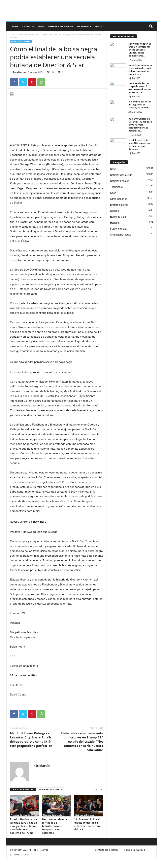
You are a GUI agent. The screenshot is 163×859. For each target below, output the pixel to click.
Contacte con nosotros (106, 849)
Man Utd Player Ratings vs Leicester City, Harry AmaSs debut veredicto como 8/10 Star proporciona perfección (31, 739)
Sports (26, 26)
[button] (150, 26)
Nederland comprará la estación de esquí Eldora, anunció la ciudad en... (140, 69)
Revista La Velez (21, 854)
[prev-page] (96, 790)
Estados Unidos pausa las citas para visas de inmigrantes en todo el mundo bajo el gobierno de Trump (24, 826)
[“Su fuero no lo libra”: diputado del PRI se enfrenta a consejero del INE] (88, 805)
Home (13, 34)
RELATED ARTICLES (23, 789)
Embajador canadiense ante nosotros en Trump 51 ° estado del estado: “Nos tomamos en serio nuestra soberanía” (82, 741)
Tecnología (84, 26)
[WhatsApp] (41, 82)
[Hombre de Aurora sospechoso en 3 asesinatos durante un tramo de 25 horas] (118, 88)
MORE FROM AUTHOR (50, 789)
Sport (113, 192)
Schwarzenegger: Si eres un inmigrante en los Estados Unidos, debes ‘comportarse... (139, 49)
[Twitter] (23, 82)
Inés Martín (19, 71)
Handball (115, 222)
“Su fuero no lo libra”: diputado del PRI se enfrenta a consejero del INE (87, 824)
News (41, 26)
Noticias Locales (119, 180)
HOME (15, 26)
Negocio (100, 26)
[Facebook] (14, 82)
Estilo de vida (118, 216)
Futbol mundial (118, 228)
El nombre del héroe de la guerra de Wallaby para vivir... (139, 104)
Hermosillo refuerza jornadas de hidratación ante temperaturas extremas (54, 826)
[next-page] (101, 790)
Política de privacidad (134, 849)
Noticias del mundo (60, 26)
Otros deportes (118, 198)
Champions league (120, 234)
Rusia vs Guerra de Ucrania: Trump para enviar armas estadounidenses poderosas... (140, 124)
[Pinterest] (32, 82)
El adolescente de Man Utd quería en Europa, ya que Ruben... (139, 144)
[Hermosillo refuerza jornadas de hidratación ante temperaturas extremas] (56, 805)
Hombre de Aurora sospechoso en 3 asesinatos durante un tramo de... (139, 88)
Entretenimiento (119, 204)
